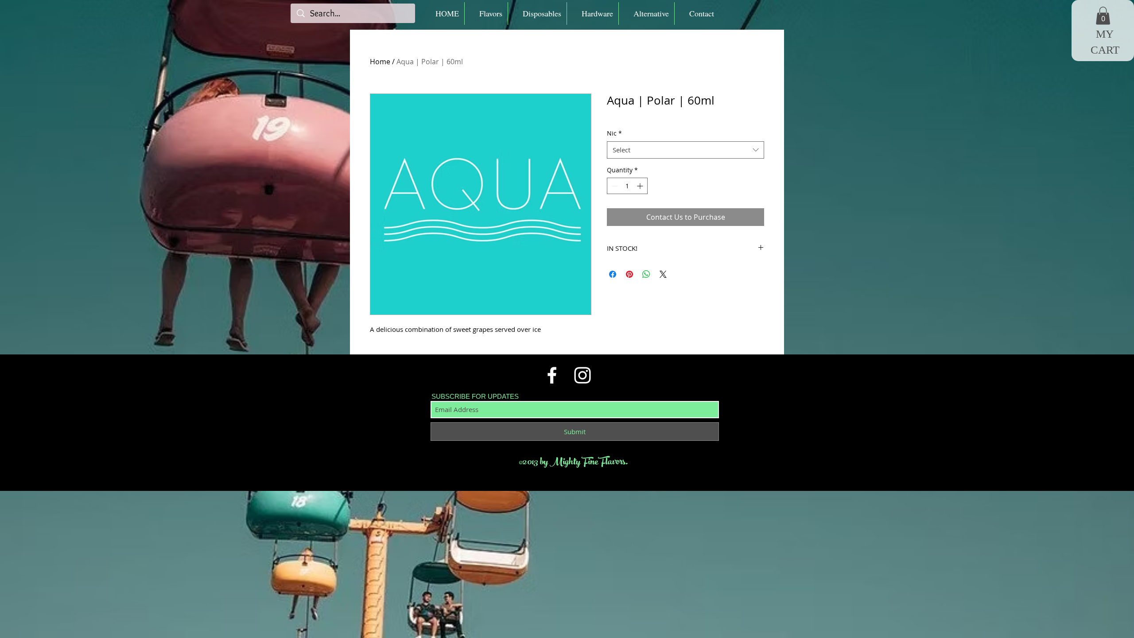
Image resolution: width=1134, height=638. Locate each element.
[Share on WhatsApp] (646, 274)
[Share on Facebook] (612, 274)
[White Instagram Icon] (582, 375)
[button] (486, 13)
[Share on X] (663, 274)
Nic (614, 133)
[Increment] (640, 186)
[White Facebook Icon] (552, 375)
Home (380, 61)
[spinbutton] (627, 186)
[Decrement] (613, 186)
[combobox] (685, 150)
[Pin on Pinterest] (629, 274)
